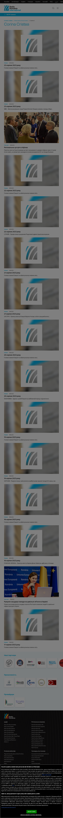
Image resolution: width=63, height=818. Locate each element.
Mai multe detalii (46, 774)
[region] (31, 791)
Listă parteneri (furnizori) (8, 807)
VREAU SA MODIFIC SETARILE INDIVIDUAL (31, 815)
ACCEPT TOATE (31, 811)
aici (13, 785)
